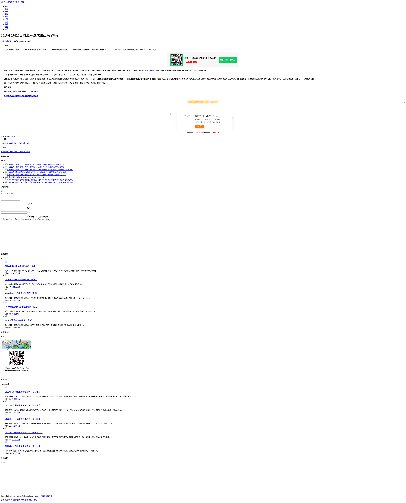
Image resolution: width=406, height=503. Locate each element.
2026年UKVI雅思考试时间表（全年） (22, 293)
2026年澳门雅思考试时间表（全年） (21, 266)
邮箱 (29, 208)
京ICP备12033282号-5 (44, 496)
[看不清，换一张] (34, 216)
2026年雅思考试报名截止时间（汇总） (22, 307)
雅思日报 (151, 70)
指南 (6, 9)
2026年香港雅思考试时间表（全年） (21, 280)
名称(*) (29, 204)
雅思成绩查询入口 (11, 136)
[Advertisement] (64, 235)
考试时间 (16, 273)
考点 (6, 22)
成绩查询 (8, 41)
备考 (6, 29)
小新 (2, 41)
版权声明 (16, 500)
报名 (6, 11)
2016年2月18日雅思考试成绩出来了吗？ (15, 143)
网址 (29, 212)
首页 (6, 6)
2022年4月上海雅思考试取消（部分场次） (24, 419)
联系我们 (8, 500)
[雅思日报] (13, 2)
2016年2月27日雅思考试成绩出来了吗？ (15, 152)
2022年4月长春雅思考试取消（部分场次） (24, 433)
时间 (6, 14)
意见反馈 (24, 500)
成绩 (6, 19)
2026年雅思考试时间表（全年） (19, 320)
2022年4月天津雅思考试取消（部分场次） (24, 392)
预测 (6, 17)
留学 (6, 27)
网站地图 (32, 500)
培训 (6, 24)
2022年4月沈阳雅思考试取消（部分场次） (24, 405)
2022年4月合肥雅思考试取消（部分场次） (24, 446)
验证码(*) (44, 217)
